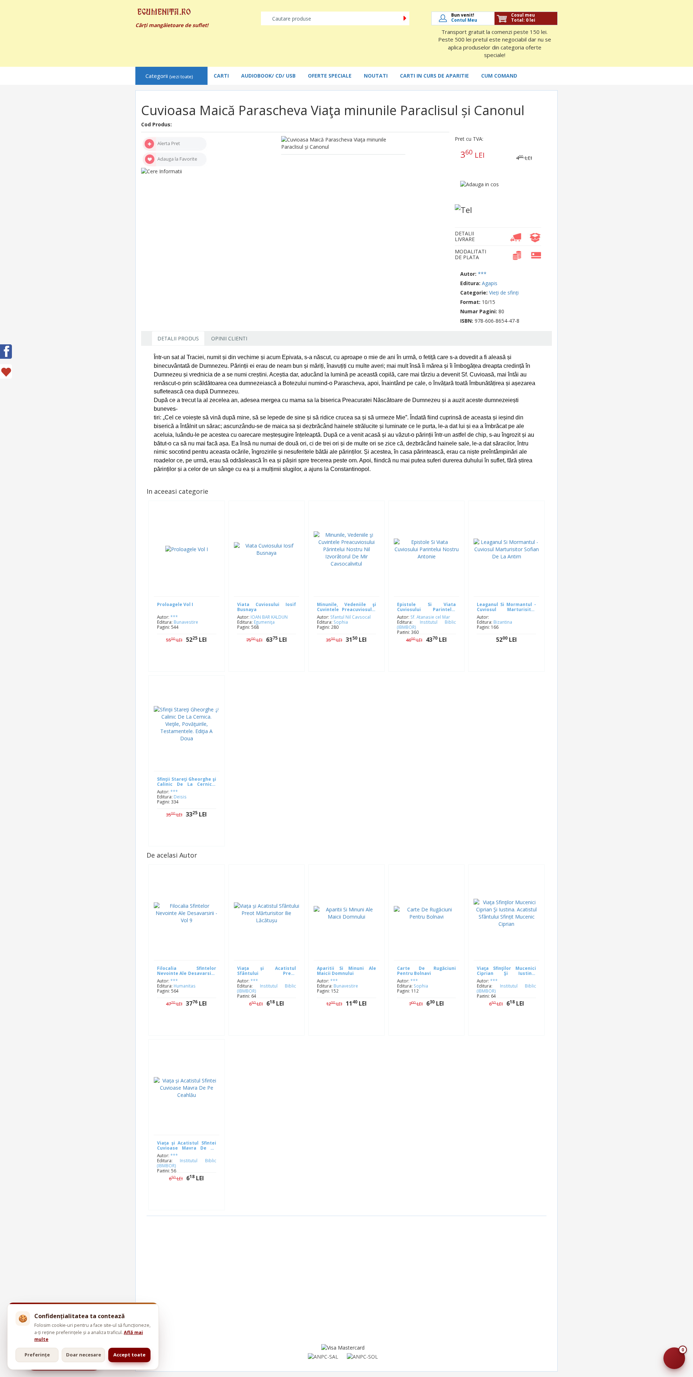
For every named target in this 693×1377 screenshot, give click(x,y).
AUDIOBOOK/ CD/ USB (268, 75)
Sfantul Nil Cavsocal (350, 617)
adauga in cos (192, 662)
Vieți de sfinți (504, 292)
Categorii (169, 76)
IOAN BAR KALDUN (269, 617)
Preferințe (37, 1354)
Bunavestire (186, 622)
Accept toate (129, 1354)
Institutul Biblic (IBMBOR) (426, 624)
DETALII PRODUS (178, 338)
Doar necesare (83, 1354)
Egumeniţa (264, 622)
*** (482, 273)
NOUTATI (376, 75)
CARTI (221, 75)
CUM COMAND (499, 75)
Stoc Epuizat (512, 662)
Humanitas (185, 986)
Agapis (489, 283)
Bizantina (502, 622)
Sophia (341, 622)
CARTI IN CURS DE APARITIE (434, 75)
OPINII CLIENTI (229, 338)
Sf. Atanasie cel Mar (430, 617)
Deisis (180, 796)
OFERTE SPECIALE (330, 75)
